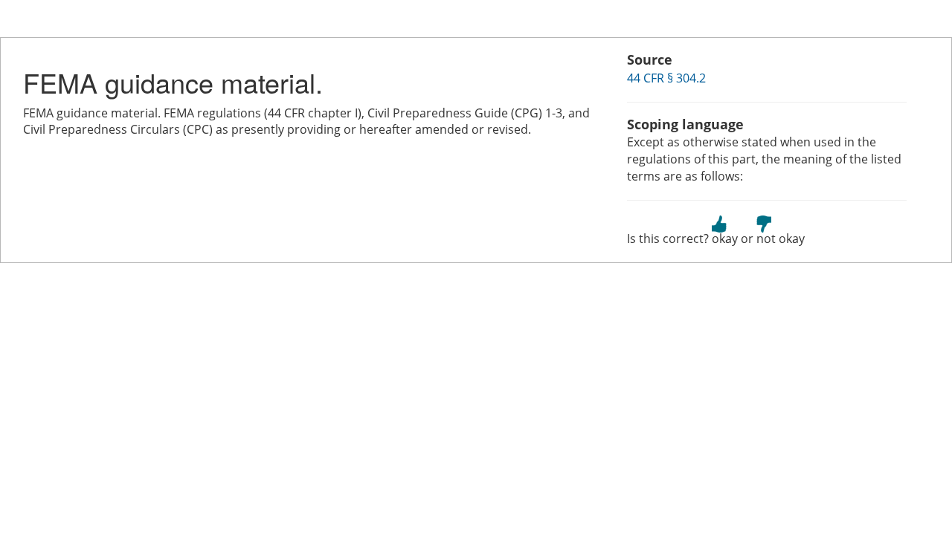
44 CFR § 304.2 (666, 78)
